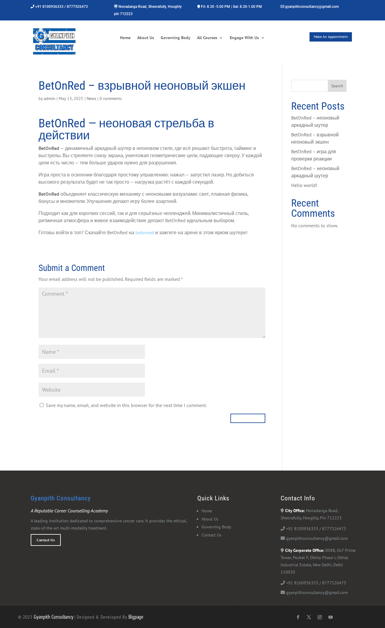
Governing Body (175, 38)
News (91, 98)
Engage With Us (244, 38)
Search (337, 86)
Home (125, 38)
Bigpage (135, 616)
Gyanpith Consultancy (54, 616)
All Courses (207, 38)
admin (49, 98)
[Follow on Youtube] (330, 617)
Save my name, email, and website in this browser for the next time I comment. (126, 405)
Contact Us (46, 539)
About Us (145, 38)
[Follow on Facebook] (298, 617)
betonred (144, 232)
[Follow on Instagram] (320, 617)
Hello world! (304, 185)
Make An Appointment (331, 36)
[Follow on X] (309, 617)
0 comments (111, 98)
